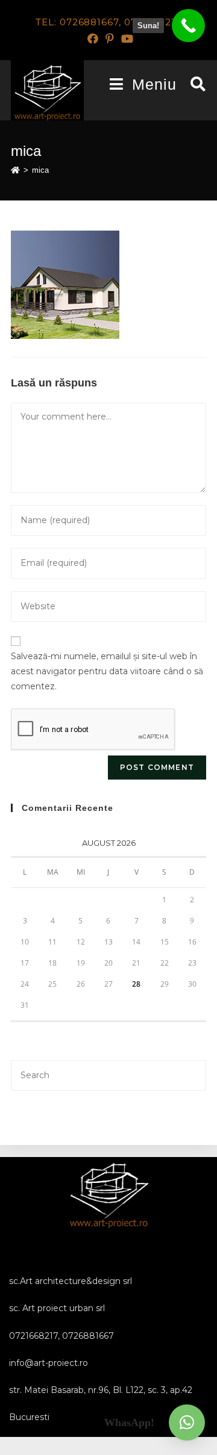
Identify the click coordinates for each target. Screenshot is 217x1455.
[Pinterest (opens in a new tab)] (110, 39)
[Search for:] (193, 84)
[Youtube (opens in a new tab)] (125, 39)
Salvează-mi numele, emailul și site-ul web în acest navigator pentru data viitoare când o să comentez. (107, 671)
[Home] (15, 170)
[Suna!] (188, 25)
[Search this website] (108, 1074)
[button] (187, 1422)
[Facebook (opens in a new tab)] (93, 39)
